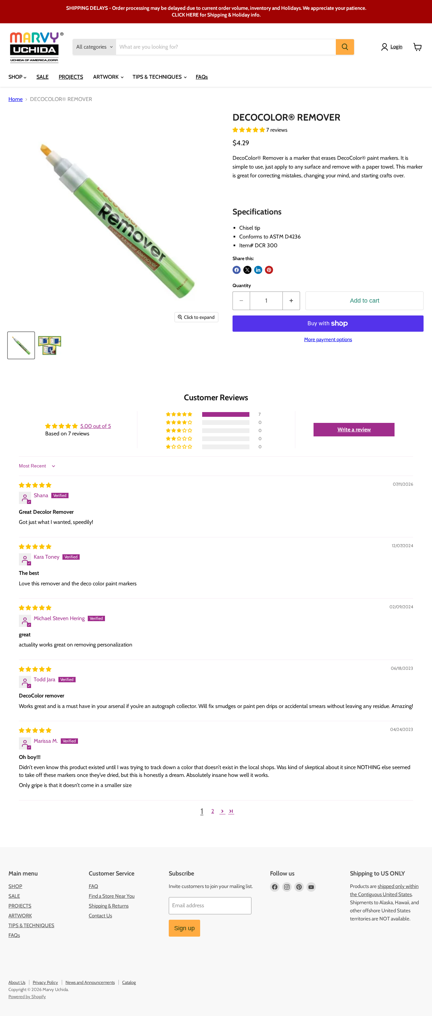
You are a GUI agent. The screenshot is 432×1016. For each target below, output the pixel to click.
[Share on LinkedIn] (258, 270)
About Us (16, 982)
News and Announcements (90, 982)
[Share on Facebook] (237, 270)
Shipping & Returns (109, 906)
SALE (42, 77)
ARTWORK (106, 77)
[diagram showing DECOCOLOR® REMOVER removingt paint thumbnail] (49, 345)
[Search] (345, 47)
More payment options (328, 339)
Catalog (129, 982)
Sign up (184, 928)
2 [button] (212, 811)
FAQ (93, 886)
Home (15, 99)
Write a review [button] (354, 429)
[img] (35, 485)
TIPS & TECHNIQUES (158, 77)
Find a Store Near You (112, 896)
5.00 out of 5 (95, 426)
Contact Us (100, 916)
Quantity (242, 285)
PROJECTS (71, 77)
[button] (249, 130)
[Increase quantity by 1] (291, 300)
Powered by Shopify (27, 996)
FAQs (202, 77)
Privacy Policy (45, 982)
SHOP (16, 77)
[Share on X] (247, 270)
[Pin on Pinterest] (269, 270)
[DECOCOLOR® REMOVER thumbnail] (21, 345)
